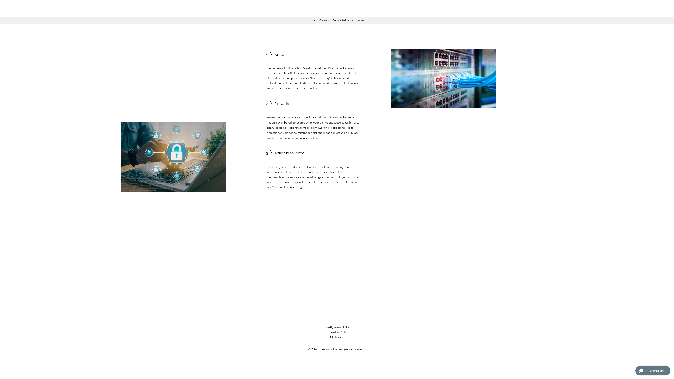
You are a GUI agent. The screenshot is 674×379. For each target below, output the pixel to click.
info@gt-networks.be (337, 327)
